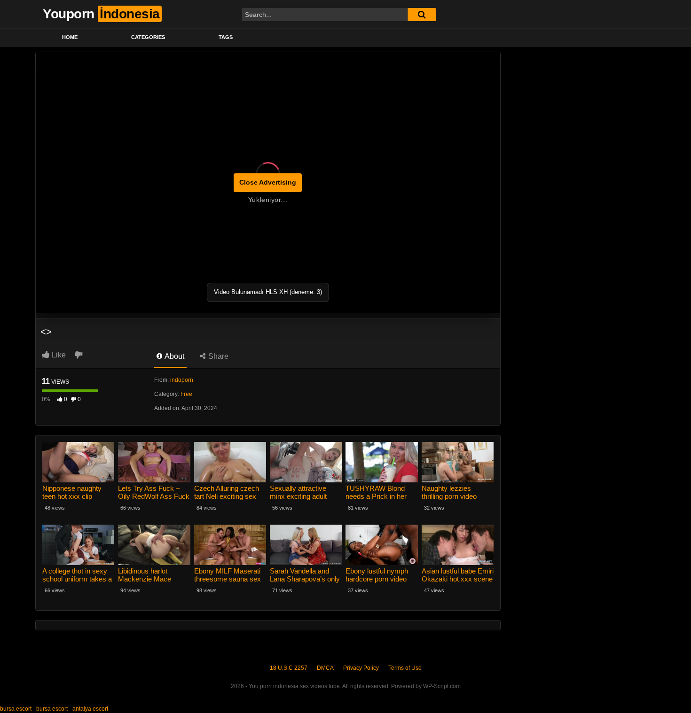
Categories (148, 37)
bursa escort (15, 708)
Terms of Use (405, 668)
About (173, 356)
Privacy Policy (361, 668)
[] (422, 14)
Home (70, 37)
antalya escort (90, 708)
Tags (226, 37)
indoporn (181, 380)
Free (186, 394)
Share (217, 356)
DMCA (325, 668)
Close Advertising (267, 182)
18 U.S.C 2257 (288, 668)
